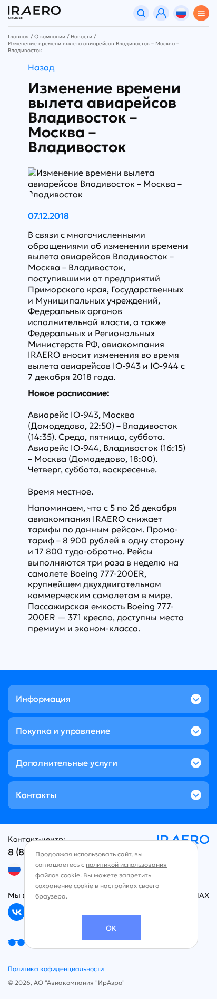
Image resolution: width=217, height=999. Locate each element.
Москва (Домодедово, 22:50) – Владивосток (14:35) (102, 425)
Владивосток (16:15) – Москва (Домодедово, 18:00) (106, 453)
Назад (41, 67)
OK (111, 928)
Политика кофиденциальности (56, 969)
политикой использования (126, 865)
